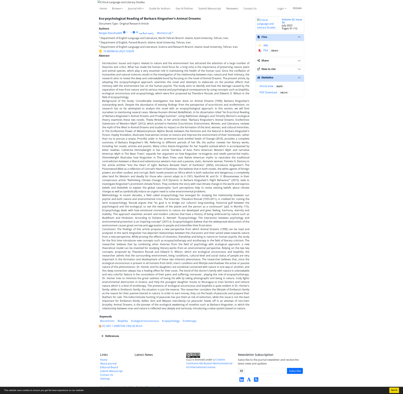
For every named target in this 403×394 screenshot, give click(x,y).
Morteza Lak (164, 33)
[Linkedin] (241, 380)
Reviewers (232, 8)
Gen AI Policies (184, 8)
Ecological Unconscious (145, 321)
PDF (270, 50)
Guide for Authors (159, 8)
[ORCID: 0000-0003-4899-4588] (124, 32)
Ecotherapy (189, 321)
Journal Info (135, 8)
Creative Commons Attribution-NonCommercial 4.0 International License (209, 363)
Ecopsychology (171, 321)
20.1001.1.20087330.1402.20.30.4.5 (122, 326)
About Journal (108, 363)
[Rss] (256, 380)
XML (265, 45)
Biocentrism (107, 321)
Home (103, 8)
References (112, 336)
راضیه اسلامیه (146, 33)
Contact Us (250, 8)
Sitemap (105, 378)
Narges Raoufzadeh (110, 33)
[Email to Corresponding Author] (137, 32)
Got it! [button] (394, 390)
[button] (85, 390)
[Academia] (249, 380)
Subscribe (295, 371)
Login (280, 8)
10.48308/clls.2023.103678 (118, 51)
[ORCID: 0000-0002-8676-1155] (133, 32)
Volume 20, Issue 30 (292, 21)
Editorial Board (109, 367)
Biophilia (123, 321)
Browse (116, 8)
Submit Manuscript (209, 8)
